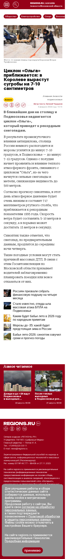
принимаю (32, 550)
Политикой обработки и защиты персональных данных (32, 518)
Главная (47, 96)
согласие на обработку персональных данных (30, 508)
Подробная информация (22, 541)
